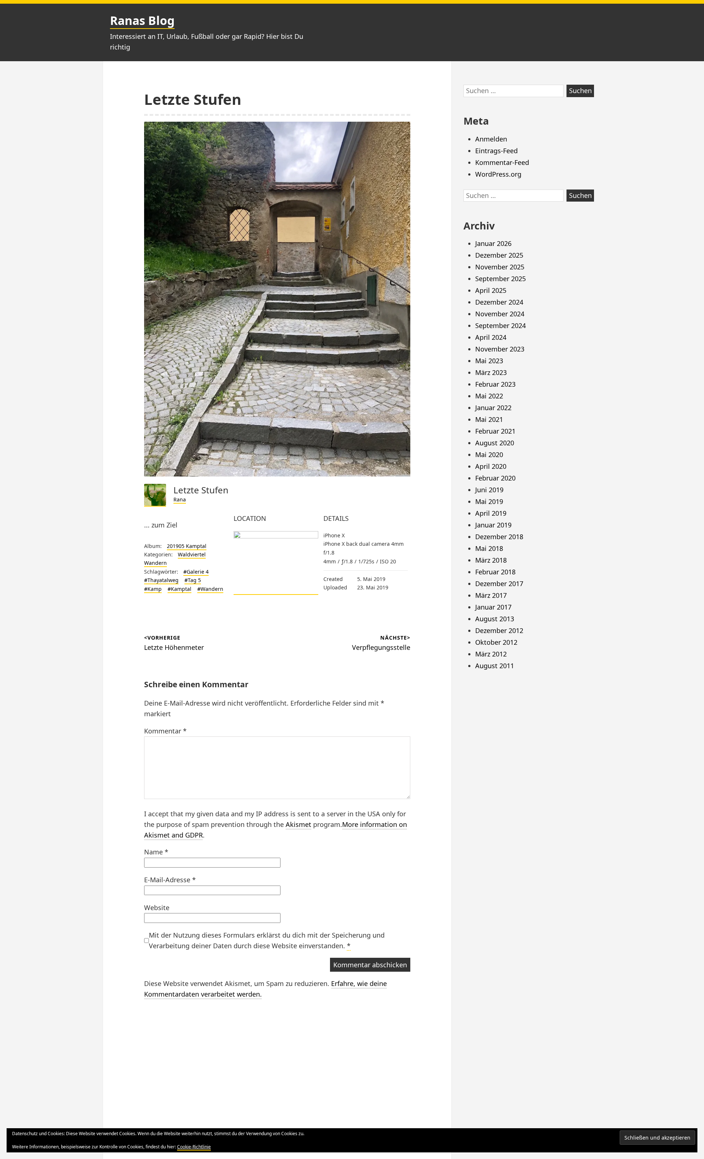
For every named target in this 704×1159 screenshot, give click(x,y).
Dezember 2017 (499, 583)
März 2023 (491, 372)
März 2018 (491, 560)
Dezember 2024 (499, 302)
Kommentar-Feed (502, 162)
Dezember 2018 (499, 536)
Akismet (298, 824)
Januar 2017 (493, 607)
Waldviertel (192, 554)
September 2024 (500, 325)
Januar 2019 (493, 524)
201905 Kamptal (186, 545)
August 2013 (494, 618)
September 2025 (500, 278)
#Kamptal (179, 588)
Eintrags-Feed (496, 150)
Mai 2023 (489, 360)
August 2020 (494, 442)
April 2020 (490, 466)
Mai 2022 (489, 395)
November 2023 (499, 349)
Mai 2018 (489, 548)
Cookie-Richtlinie (194, 1147)
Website (156, 907)
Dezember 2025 (499, 255)
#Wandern (210, 588)
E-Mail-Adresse (170, 879)
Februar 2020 (495, 478)
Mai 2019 (489, 501)
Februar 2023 (495, 384)
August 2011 (494, 665)
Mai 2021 (489, 419)
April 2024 (490, 337)
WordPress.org (498, 174)
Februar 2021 (495, 431)
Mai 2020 (489, 454)
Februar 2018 (495, 571)
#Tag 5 (192, 580)
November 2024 (499, 313)
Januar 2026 (493, 243)
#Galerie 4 (196, 571)
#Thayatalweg (161, 580)
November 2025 (499, 266)
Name (156, 851)
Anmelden (491, 139)
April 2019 (490, 513)
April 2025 (490, 290)
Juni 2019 (489, 489)
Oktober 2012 (496, 642)
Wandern (155, 562)
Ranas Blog (142, 20)
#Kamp (153, 588)
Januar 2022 (493, 407)
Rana (179, 499)
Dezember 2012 (499, 630)
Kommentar (165, 730)
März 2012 (491, 654)
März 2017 (491, 595)
